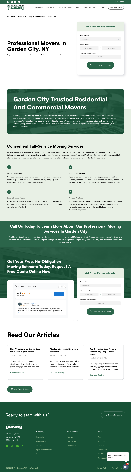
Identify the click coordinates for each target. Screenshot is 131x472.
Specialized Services (65, 8)
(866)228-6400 (12, 440)
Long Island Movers (36, 16)
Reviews (39, 454)
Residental (40, 437)
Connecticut (71, 445)
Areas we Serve (89, 8)
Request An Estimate (102, 65)
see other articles (21, 389)
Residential (39, 8)
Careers (101, 445)
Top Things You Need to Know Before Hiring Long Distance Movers (103, 351)
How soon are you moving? (89, 53)
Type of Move (84, 35)
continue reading (17, 372)
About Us (101, 8)
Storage (78, 8)
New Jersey (71, 441)
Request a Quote (115, 415)
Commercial (50, 8)
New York (22, 16)
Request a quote (116, 8)
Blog (99, 437)
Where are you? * (85, 44)
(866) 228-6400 (118, 2)
